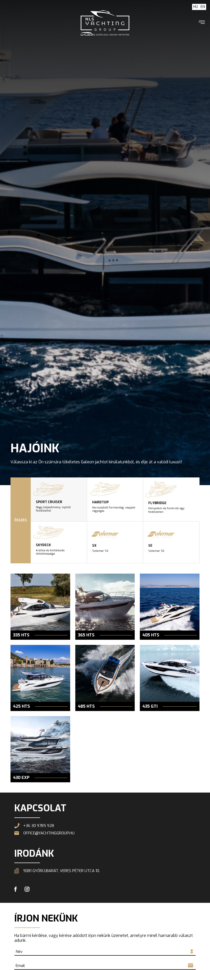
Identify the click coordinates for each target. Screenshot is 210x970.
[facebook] (15, 889)
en (203, 6)
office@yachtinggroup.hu (49, 833)
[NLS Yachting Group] (105, 23)
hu (195, 6)
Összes (20, 520)
